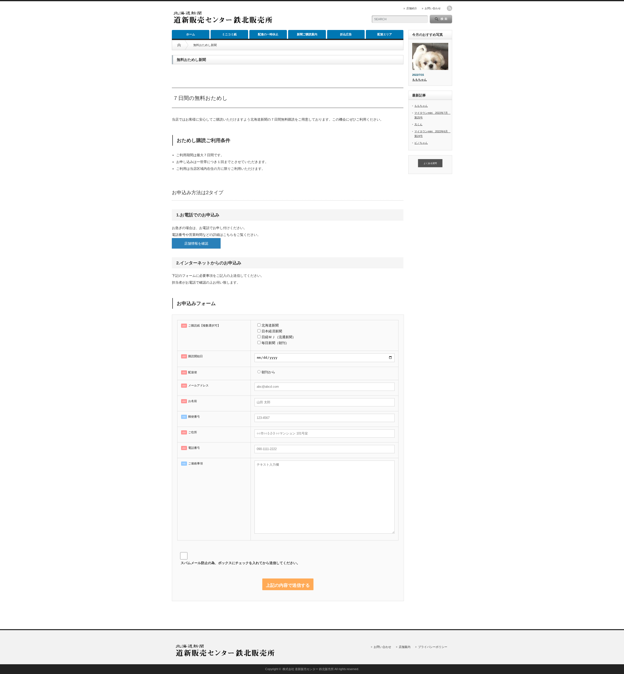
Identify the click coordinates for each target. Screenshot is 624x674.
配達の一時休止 (268, 34)
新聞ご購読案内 (307, 34)
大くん (418, 124)
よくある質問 (430, 163)
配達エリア (384, 34)
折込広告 (346, 34)
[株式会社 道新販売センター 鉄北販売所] (222, 21)
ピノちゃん (421, 142)
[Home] (179, 45)
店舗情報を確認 (196, 243)
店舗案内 (404, 647)
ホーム (190, 34)
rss (449, 8)
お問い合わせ (433, 8)
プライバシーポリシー (432, 647)
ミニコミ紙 (229, 34)
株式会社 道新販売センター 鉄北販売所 (308, 669)
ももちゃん (419, 79)
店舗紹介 (411, 8)
